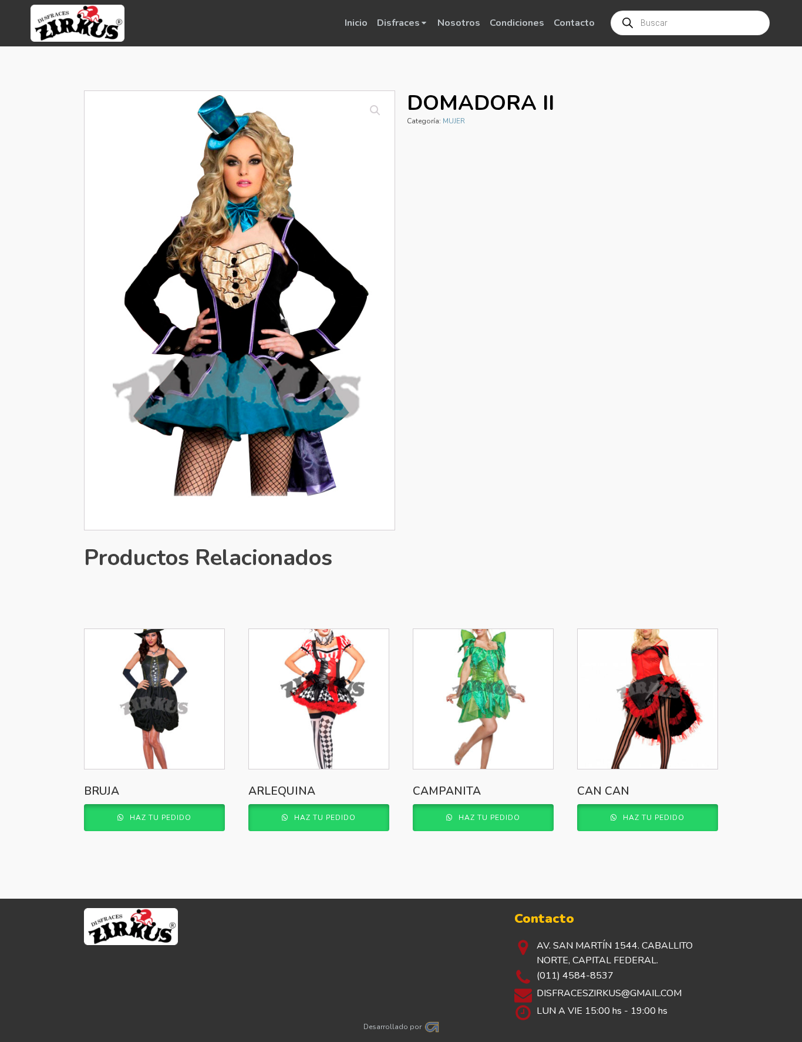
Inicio (356, 22)
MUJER (454, 121)
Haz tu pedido (159, 817)
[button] (375, 110)
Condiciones (517, 22)
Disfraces (398, 22)
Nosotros (458, 22)
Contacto (574, 22)
